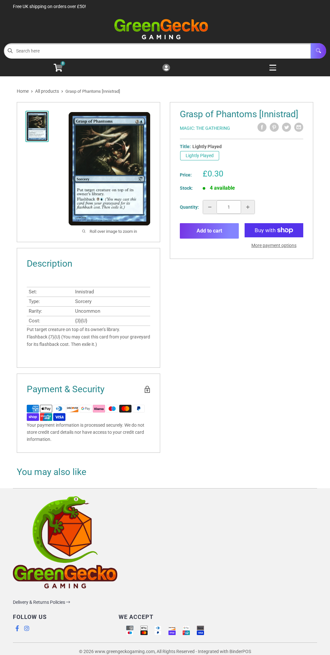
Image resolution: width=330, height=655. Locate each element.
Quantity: (189, 207)
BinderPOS (240, 651)
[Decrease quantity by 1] (210, 207)
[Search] (318, 51)
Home (23, 91)
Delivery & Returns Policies (39, 602)
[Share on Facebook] (262, 127)
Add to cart (209, 231)
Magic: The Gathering (205, 128)
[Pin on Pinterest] (274, 127)
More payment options (273, 245)
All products (47, 91)
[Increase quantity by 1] (248, 207)
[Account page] (166, 68)
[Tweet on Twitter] (286, 127)
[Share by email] (298, 127)
